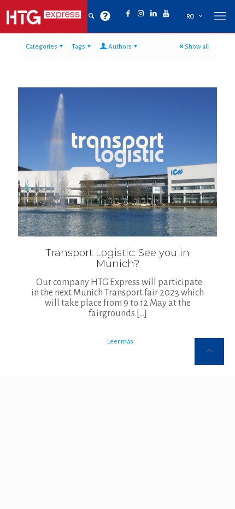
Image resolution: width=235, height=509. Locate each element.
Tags (78, 46)
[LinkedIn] (153, 13)
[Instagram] (140, 13)
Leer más (120, 341)
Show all (197, 46)
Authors (120, 46)
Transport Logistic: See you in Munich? (117, 258)
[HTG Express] (43, 16)
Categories (41, 46)
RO (190, 16)
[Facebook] (128, 13)
